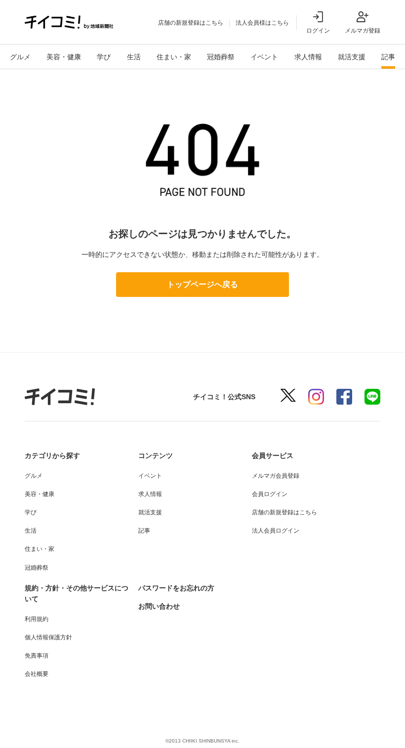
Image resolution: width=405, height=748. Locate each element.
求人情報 (308, 57)
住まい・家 (174, 57)
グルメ (20, 57)
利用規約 (36, 619)
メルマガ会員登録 (275, 475)
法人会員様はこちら (262, 22)
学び (104, 57)
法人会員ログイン (275, 530)
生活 (134, 57)
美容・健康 (63, 57)
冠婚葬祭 (221, 57)
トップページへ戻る (202, 284)
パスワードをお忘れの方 (176, 588)
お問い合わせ (159, 606)
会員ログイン (269, 494)
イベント (264, 57)
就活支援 (351, 57)
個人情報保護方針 (48, 637)
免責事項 (36, 655)
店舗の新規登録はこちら (190, 22)
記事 (388, 57)
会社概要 (36, 673)
